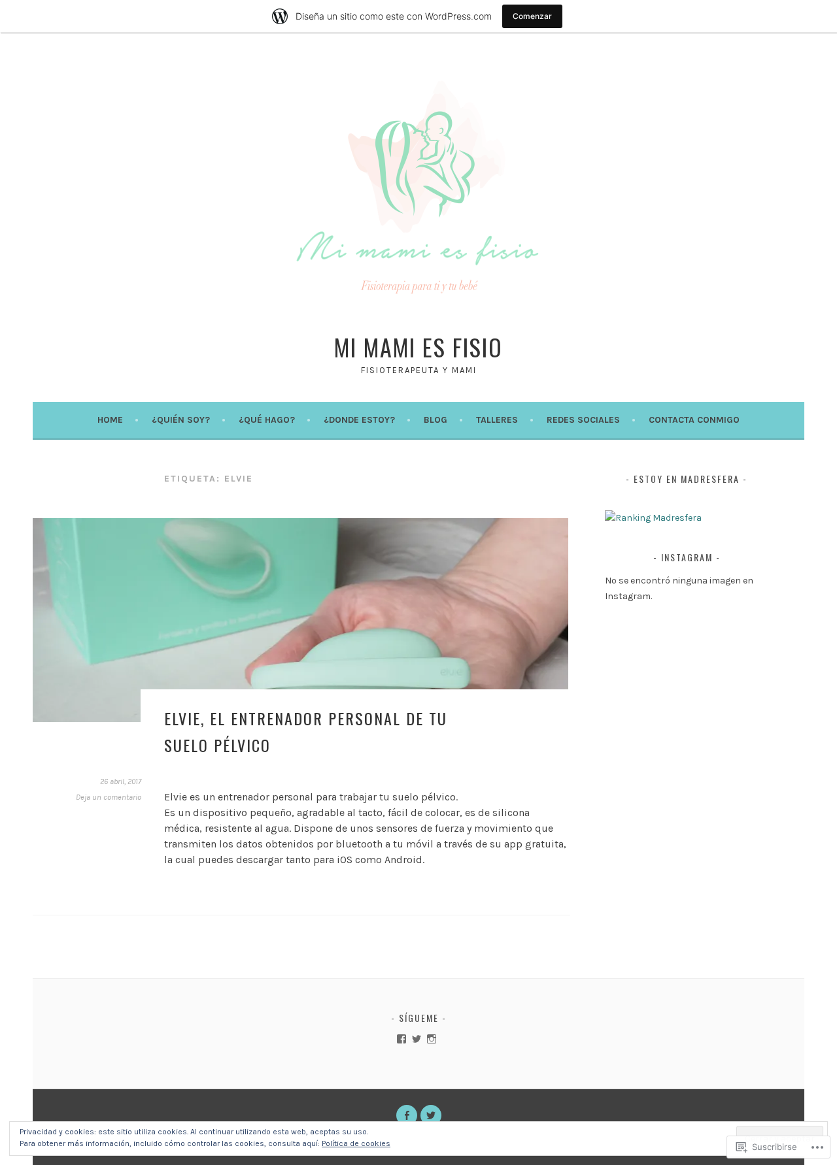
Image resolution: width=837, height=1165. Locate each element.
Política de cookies (356, 1143)
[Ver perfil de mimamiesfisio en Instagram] (431, 1039)
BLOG (435, 419)
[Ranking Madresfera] (653, 517)
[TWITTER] (430, 1115)
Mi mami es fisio (418, 346)
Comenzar (532, 16)
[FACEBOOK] (406, 1115)
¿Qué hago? (267, 419)
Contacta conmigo (694, 419)
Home (110, 419)
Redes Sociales (583, 419)
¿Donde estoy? (359, 419)
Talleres (497, 419)
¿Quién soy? (181, 419)
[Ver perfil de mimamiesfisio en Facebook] (401, 1039)
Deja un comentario (108, 797)
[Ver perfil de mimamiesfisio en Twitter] (416, 1039)
